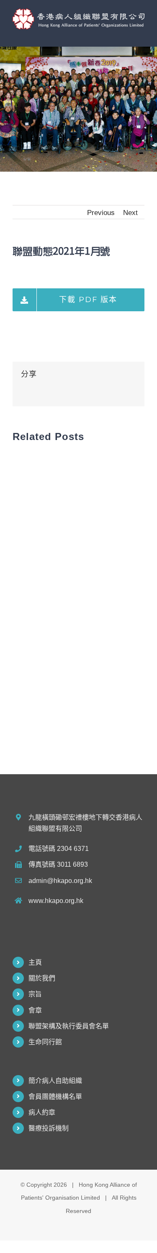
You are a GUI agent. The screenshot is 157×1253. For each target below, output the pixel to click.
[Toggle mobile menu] (141, 34)
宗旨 (35, 994)
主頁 (35, 962)
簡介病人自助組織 (55, 1080)
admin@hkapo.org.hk (60, 880)
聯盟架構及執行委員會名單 (68, 1026)
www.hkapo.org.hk (55, 900)
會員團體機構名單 (55, 1096)
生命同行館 (45, 1041)
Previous (101, 212)
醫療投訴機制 (48, 1128)
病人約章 (41, 1112)
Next (130, 212)
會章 (35, 1010)
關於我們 (41, 978)
